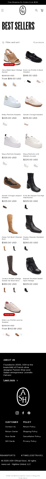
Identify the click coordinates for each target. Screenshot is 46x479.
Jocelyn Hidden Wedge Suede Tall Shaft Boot (11, 280)
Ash (12, 476)
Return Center (11, 431)
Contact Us (10, 427)
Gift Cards (10, 441)
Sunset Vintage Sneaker (33, 115)
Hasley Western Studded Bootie (33, 238)
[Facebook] (23, 413)
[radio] (5, 84)
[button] (36, 10)
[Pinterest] (29, 413)
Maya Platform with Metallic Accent (31, 155)
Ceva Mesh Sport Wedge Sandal (12, 71)
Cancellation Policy (32, 436)
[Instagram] (17, 413)
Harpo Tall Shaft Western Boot (12, 238)
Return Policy (29, 427)
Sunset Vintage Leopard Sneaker (11, 197)
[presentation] (43, 81)
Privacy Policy (29, 441)
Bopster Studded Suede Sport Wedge (33, 280)
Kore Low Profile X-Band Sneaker (33, 71)
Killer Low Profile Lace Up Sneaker (12, 321)
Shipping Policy (30, 431)
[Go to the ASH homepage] (23, 10)
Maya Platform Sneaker (11, 154)
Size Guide (10, 436)
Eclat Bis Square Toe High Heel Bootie (33, 197)
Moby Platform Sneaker (11, 115)
